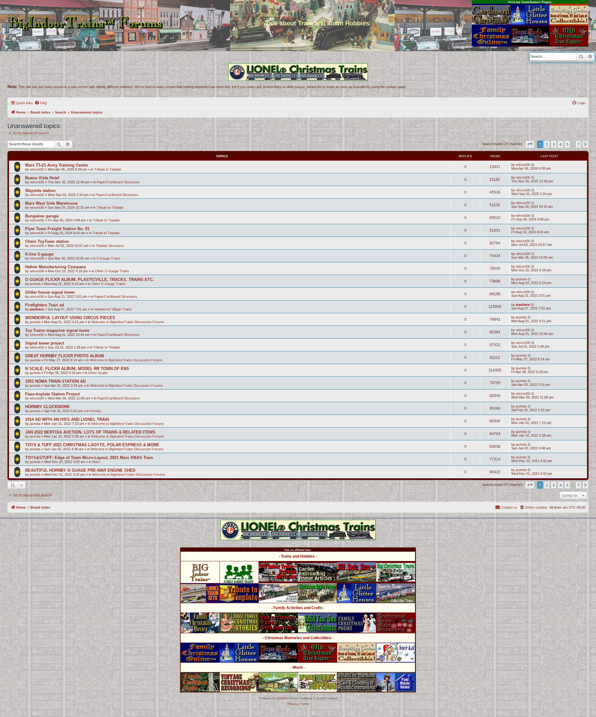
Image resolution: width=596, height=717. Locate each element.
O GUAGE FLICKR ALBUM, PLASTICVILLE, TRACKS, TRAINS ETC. (89, 279)
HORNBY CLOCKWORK (47, 406)
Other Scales (98, 373)
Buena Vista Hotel (42, 178)
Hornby (95, 411)
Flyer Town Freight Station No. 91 (57, 228)
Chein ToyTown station (47, 241)
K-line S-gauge (39, 254)
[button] (530, 144)
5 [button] (567, 144)
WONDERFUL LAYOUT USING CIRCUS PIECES (70, 317)
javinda (35, 284)
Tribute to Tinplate (107, 169)
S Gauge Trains (108, 258)
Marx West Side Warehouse (51, 203)
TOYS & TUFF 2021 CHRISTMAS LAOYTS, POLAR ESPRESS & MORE (92, 445)
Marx (96, 462)
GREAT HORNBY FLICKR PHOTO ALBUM (64, 356)
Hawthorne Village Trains (113, 309)
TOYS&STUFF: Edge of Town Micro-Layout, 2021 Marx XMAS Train (89, 457)
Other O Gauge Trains (112, 271)
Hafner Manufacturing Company (55, 267)
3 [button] (554, 144)
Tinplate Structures (110, 245)
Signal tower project (44, 343)
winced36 (37, 169)
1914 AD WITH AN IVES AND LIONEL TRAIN (67, 419)
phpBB (282, 698)
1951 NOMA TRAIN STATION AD (55, 381)
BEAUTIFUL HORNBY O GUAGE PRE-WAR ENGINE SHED (80, 470)
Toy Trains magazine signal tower (57, 330)
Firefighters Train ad (44, 305)
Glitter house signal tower (50, 292)
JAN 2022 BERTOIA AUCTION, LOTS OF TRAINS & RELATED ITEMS (90, 432)
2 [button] (547, 144)
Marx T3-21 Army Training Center (56, 165)
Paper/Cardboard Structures (118, 182)
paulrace (37, 309)
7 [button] (578, 144)
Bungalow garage (42, 216)
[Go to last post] (533, 165)
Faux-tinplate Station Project (52, 394)
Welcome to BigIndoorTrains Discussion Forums (127, 322)
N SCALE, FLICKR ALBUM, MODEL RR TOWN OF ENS (77, 368)
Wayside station (40, 190)
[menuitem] (40, 103)
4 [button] (560, 144)
